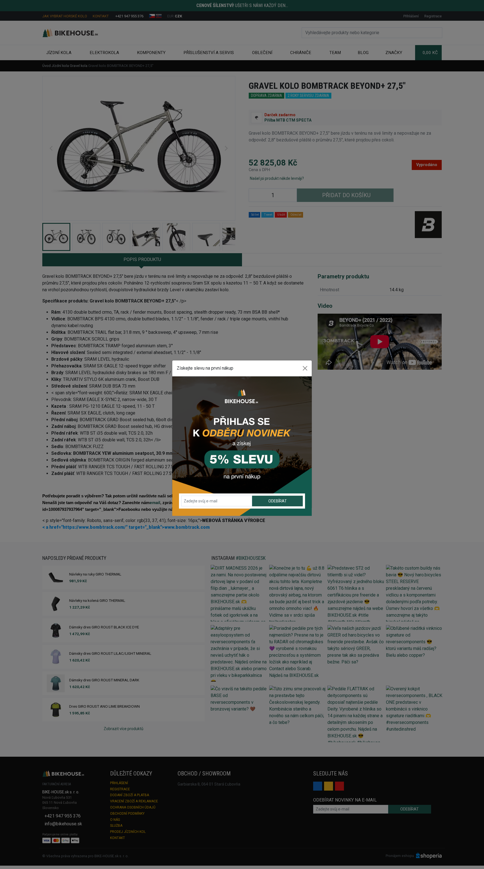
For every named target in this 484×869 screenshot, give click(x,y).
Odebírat (277, 501)
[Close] (305, 368)
